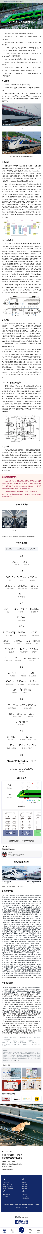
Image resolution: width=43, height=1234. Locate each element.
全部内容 (24, 1194)
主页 (2, 1)
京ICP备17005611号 (21, 1207)
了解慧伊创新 (26, 1198)
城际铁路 (24, 1186)
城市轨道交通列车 (8, 1186)
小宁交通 (24, 1196)
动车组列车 (6, 1)
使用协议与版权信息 (15, 1204)
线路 (13, 1232)
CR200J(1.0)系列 (12, 1)
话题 (38, 1232)
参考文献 (30, 1204)
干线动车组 (6, 1182)
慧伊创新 (17, 1217)
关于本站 (17, 1060)
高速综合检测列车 (8, 1188)
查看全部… (22, 886)
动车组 (4, 1232)
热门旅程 (5, 1196)
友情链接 (36, 1204)
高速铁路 (24, 1184)
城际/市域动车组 (7, 1184)
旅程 (30, 1232)
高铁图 (24, 1182)
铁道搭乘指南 (6, 1194)
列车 (4, 1179)
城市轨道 (24, 1188)
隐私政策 (24, 1204)
